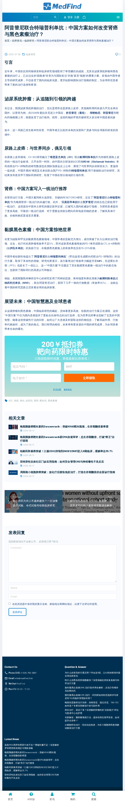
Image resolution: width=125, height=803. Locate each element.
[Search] (55, 17)
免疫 (16, 400)
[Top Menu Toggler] (118, 17)
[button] (85, 17)
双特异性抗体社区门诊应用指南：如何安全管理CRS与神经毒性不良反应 (62, 461)
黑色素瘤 (52, 400)
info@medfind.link (23, 678)
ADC (11, 400)
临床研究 (29, 40)
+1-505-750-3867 (28, 672)
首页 (7, 40)
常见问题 (57, 389)
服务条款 (68, 389)
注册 (76, 17)
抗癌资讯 (17, 40)
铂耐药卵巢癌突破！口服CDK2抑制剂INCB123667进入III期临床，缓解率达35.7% (66, 451)
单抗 (22, 400)
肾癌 (36, 400)
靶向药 (43, 400)
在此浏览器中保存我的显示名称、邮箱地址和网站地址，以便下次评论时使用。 (55, 603)
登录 (70, 17)
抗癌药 (29, 400)
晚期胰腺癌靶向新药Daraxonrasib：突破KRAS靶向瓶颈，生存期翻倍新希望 (64, 426)
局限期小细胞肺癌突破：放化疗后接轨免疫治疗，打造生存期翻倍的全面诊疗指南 (67, 471)
